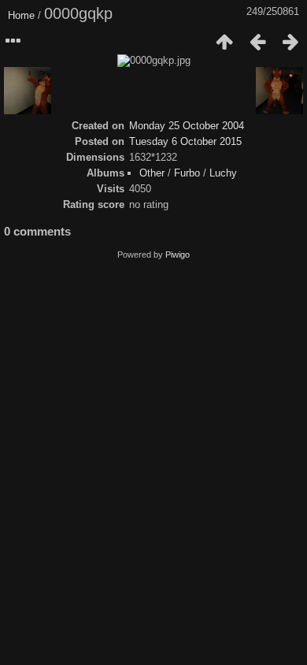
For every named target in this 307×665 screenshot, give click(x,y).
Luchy (223, 173)
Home (21, 15)
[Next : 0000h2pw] (290, 42)
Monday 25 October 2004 (186, 126)
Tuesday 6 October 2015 (185, 141)
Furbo (187, 173)
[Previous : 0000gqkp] (257, 42)
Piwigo (177, 254)
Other (152, 173)
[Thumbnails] (224, 42)
